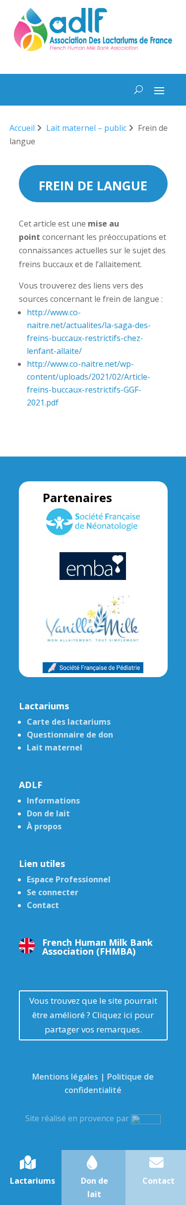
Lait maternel (54, 747)
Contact (43, 905)
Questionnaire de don (70, 734)
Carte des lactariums (69, 721)
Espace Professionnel (69, 879)
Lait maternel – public (86, 127)
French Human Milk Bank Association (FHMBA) (97, 946)
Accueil (22, 127)
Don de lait (48, 813)
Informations (53, 800)
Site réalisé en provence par (78, 1118)
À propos (44, 826)
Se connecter (52, 892)
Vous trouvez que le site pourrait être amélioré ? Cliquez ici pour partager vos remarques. (93, 1015)
